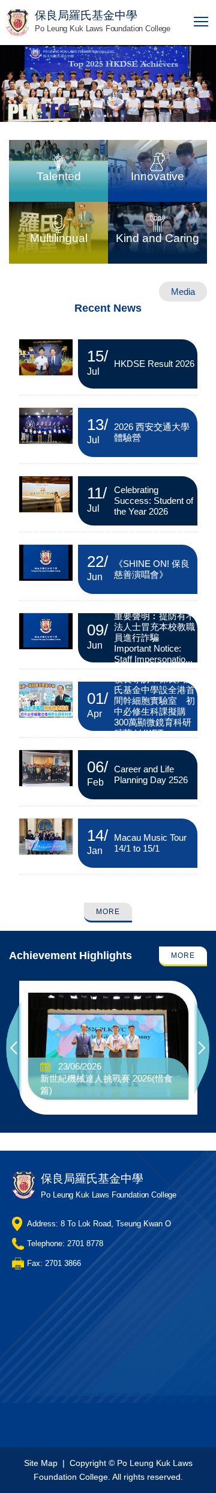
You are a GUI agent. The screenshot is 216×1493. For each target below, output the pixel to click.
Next (202, 1048)
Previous (14, 1048)
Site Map (41, 1463)
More (108, 911)
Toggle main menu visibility (201, 20)
